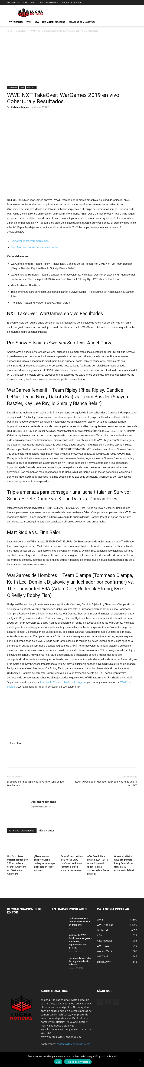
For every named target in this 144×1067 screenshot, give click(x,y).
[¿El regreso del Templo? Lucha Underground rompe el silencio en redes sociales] (45, 846)
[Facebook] (10, 114)
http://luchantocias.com (41, 807)
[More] (43, 114)
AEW (33, 2)
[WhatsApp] (34, 114)
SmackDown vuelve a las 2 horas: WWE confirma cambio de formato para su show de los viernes (72, 863)
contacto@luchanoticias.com (73, 1044)
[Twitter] (18, 114)
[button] (133, 22)
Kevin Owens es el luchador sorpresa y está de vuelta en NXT (106, 783)
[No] (139, 1059)
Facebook (46, 682)
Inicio (9, 30)
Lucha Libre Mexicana (48, 2)
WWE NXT (31, 87)
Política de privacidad (78, 1061)
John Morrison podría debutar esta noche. (34, 247)
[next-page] (15, 881)
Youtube (57, 682)
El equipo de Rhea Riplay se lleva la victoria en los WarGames (35, 783)
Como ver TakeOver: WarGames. (30, 240)
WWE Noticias (13, 2)
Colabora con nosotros (71, 2)
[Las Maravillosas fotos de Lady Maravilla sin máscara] (59, 961)
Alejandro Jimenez (20, 107)
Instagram (80, 682)
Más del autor (46, 830)
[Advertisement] (72, 60)
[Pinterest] (26, 114)
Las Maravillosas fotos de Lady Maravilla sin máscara (80, 961)
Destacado (21, 30)
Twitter (67, 682)
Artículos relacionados (21, 830)
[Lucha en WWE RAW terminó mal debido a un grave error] (59, 922)
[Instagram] (108, 1001)
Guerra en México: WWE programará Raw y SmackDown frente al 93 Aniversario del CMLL (125, 863)
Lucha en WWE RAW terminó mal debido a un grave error (79, 921)
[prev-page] (9, 881)
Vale (58, 1061)
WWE (25, 2)
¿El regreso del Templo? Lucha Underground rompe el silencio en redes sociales (44, 863)
